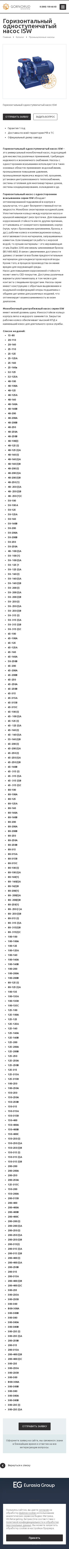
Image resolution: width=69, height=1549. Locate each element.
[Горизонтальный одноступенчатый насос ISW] (34, 71)
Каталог (34, 1500)
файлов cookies (27, 1513)
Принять (34, 1537)
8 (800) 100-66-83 (48, 7)
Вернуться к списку (19, 1465)
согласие (44, 1510)
